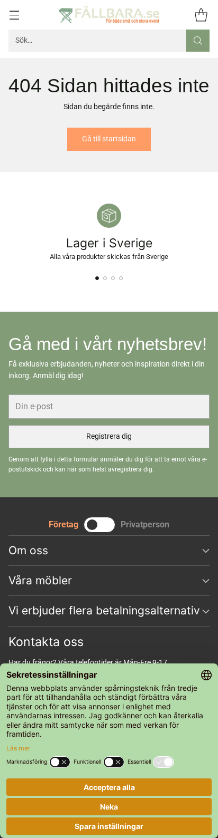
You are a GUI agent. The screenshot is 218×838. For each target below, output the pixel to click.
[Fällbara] (109, 14)
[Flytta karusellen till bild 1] (97, 278)
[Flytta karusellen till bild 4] (121, 278)
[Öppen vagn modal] (201, 14)
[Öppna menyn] (14, 14)
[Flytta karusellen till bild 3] (113, 278)
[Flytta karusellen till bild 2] (105, 278)
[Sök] (198, 41)
